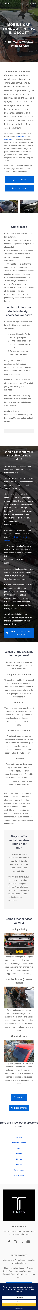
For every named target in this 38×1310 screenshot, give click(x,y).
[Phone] (21, 1242)
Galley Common (19, 1143)
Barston (19, 1137)
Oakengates (19, 1170)
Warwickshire (21, 137)
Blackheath (19, 1175)
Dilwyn (19, 1165)
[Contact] (28, 1242)
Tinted (6, 4)
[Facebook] (9, 1242)
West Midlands (9, 140)
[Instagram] (15, 1242)
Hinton (19, 1159)
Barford (19, 1148)
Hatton (19, 1154)
